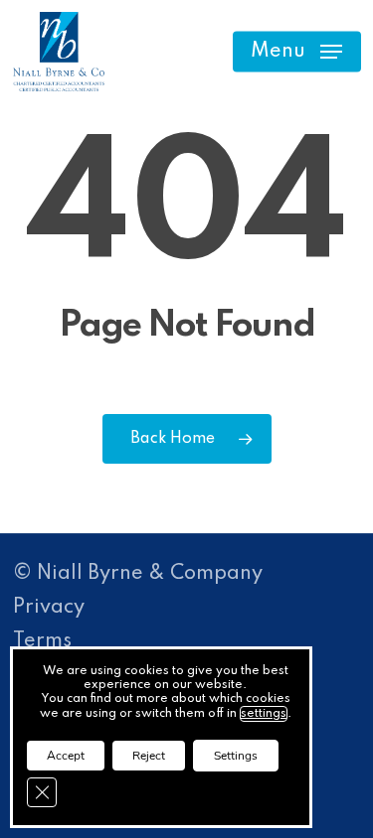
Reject (148, 756)
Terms (42, 641)
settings (263, 714)
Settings (236, 756)
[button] (296, 52)
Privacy (49, 608)
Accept (66, 756)
